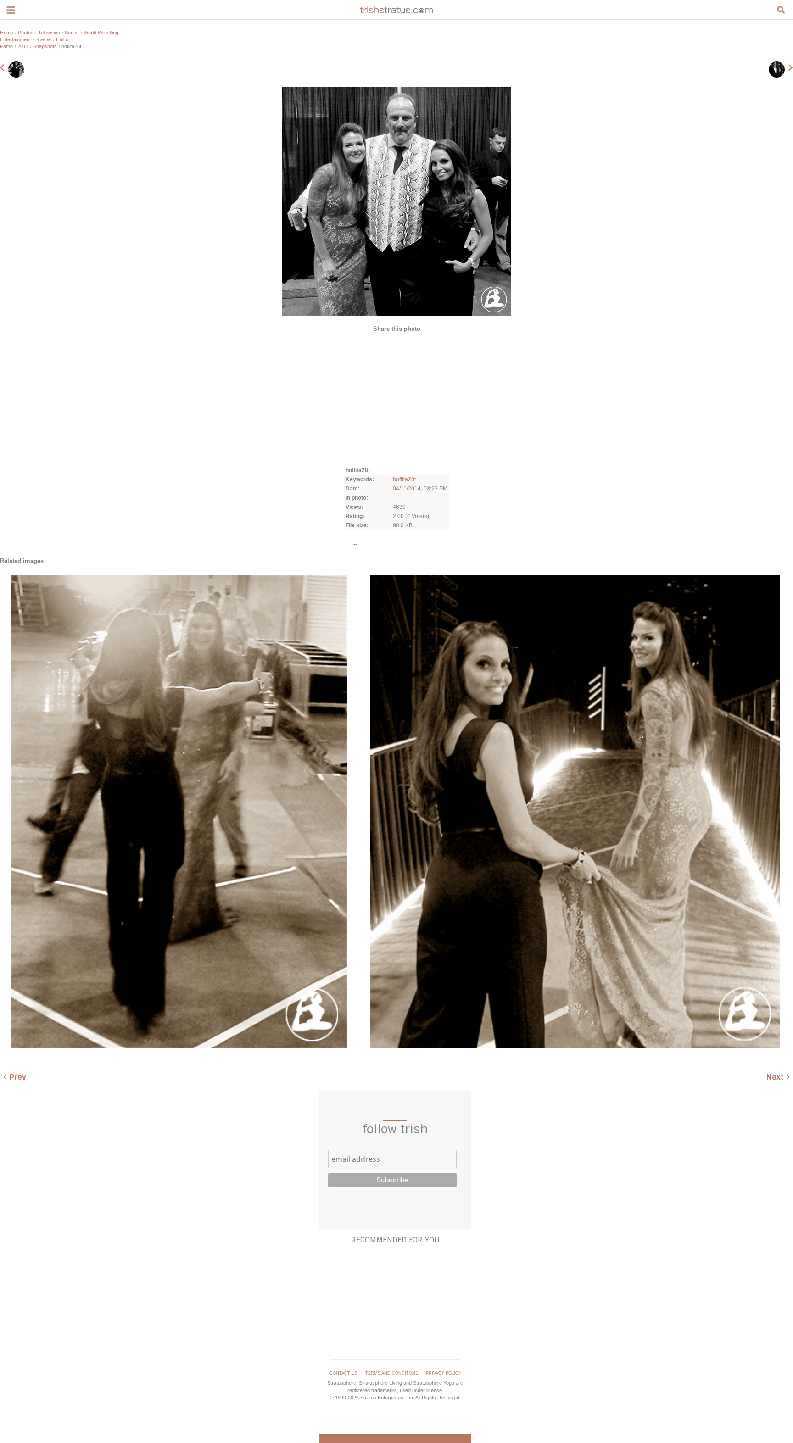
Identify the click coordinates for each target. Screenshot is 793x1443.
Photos (26, 32)
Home (6, 32)
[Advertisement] (396, 398)
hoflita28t (404, 479)
